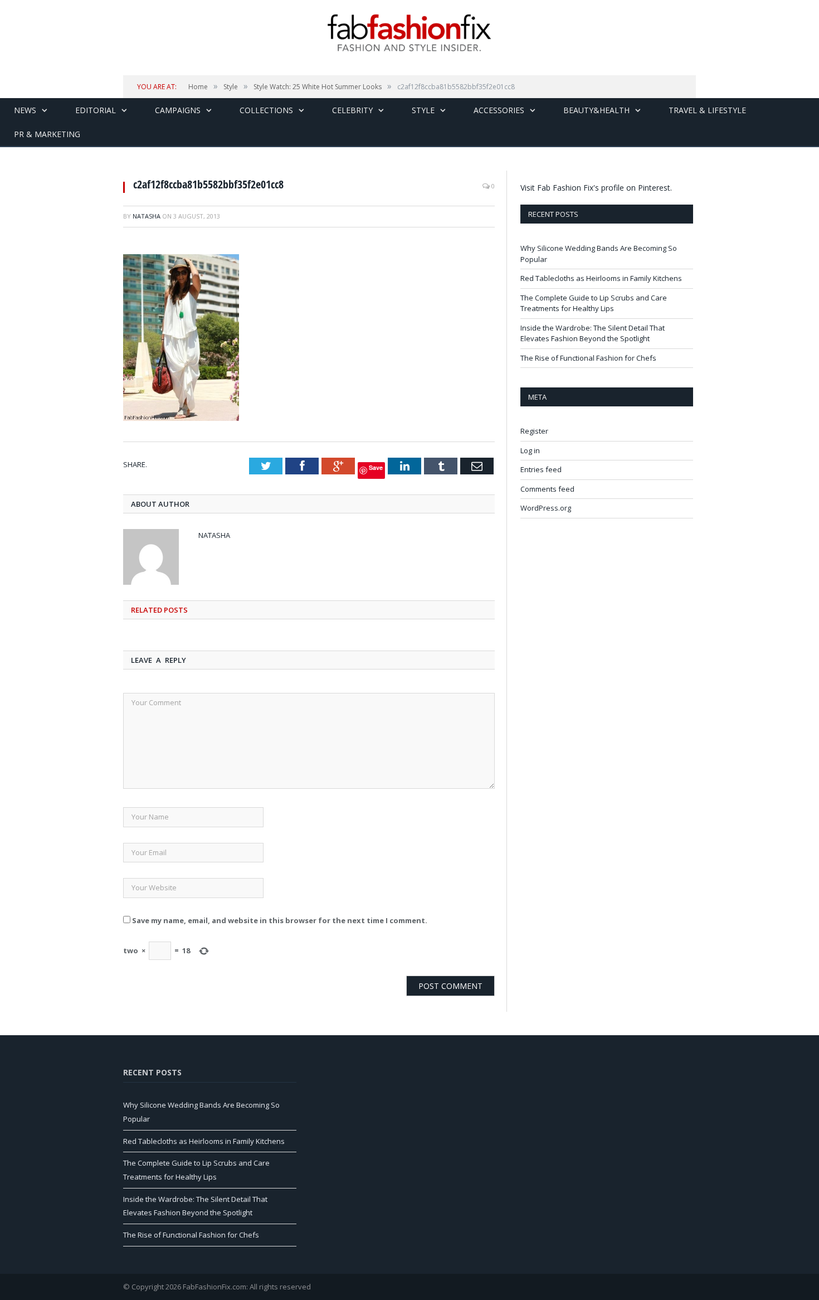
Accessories (499, 110)
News (25, 110)
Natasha (146, 216)
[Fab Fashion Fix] (409, 33)
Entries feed (541, 469)
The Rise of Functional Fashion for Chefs (588, 358)
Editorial (95, 110)
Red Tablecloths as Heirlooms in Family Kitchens (601, 278)
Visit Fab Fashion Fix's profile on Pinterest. (596, 187)
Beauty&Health (596, 110)
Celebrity (352, 110)
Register (534, 431)
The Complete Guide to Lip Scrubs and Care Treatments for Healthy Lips (593, 303)
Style (423, 110)
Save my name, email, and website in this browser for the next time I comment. (279, 920)
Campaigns (178, 110)
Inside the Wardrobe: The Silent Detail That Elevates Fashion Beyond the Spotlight (592, 333)
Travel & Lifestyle (707, 110)
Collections (266, 110)
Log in (530, 450)
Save (376, 467)
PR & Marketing (47, 134)
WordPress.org (545, 508)
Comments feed (547, 489)
